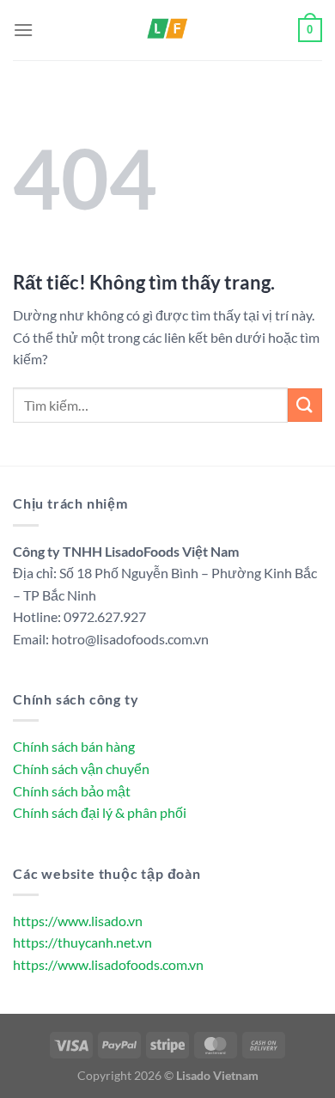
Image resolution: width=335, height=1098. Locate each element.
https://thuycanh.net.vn (82, 942)
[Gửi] (305, 405)
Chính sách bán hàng (74, 746)
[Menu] (23, 30)
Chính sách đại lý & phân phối (99, 812)
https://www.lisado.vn (78, 920)
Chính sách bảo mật (72, 791)
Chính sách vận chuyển (81, 768)
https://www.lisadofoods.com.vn (108, 964)
